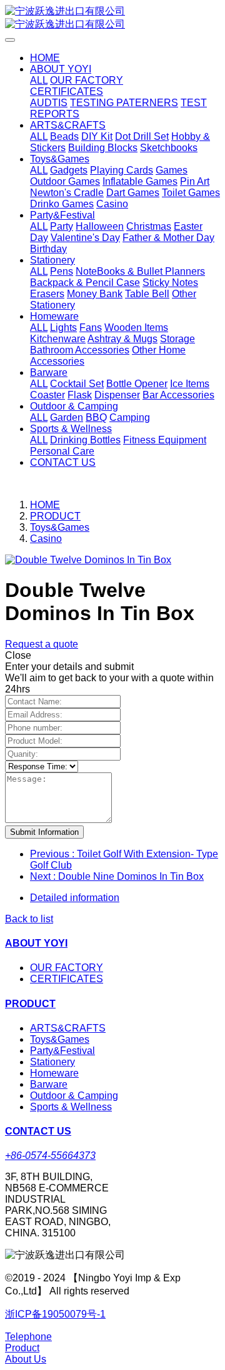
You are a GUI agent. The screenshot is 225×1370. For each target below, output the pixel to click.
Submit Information (44, 832)
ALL (39, 80)
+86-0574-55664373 (50, 1155)
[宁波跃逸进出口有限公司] (112, 18)
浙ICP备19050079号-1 (55, 1314)
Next (117, 876)
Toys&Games (59, 527)
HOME (45, 57)
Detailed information (74, 897)
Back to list (29, 919)
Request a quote (41, 644)
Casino (46, 538)
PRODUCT (55, 516)
